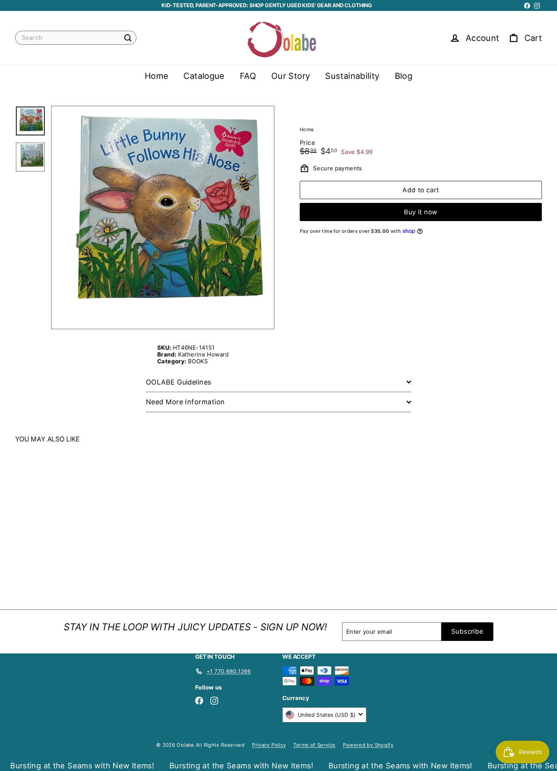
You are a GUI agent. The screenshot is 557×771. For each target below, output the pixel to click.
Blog (404, 76)
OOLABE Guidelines (178, 382)
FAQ (248, 76)
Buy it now (420, 211)
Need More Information (185, 402)
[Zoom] (163, 217)
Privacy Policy (269, 745)
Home (157, 76)
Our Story (290, 76)
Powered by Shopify (368, 745)
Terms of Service (314, 745)
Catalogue (203, 76)
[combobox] (75, 38)
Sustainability (352, 76)
